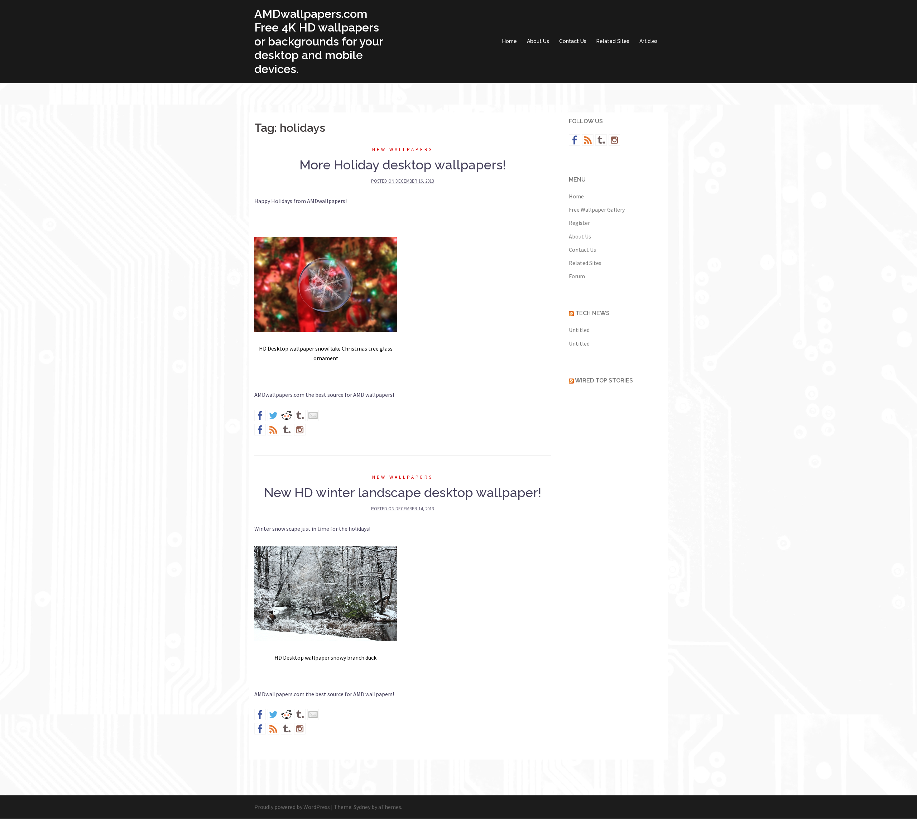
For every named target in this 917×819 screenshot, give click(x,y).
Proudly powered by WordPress (292, 806)
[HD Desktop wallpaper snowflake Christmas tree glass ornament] (325, 285)
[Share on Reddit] (286, 415)
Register (579, 222)
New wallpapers (402, 149)
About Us (538, 41)
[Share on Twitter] (273, 415)
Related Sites (612, 41)
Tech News (592, 313)
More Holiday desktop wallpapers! (402, 164)
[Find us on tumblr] (286, 429)
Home (509, 41)
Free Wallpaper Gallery (597, 209)
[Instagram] (300, 429)
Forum (577, 276)
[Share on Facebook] (260, 415)
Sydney (362, 806)
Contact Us (572, 41)
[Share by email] (313, 415)
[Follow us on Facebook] (260, 429)
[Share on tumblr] (300, 415)
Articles (648, 41)
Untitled (579, 329)
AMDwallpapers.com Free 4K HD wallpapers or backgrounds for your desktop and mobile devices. (318, 41)
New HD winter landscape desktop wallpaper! (402, 492)
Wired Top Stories (604, 380)
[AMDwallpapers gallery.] (325, 594)
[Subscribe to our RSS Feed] (273, 429)
